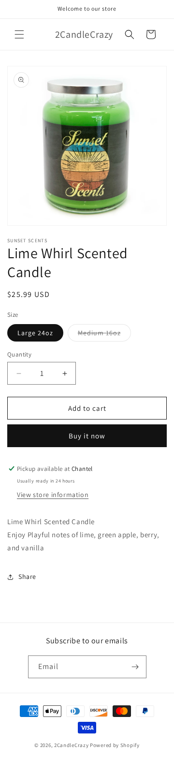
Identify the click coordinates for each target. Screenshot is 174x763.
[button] (19, 34)
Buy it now (87, 435)
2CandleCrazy (71, 745)
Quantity (19, 354)
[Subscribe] (135, 666)
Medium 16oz (104, 335)
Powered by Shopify (115, 745)
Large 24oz (35, 332)
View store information (52, 494)
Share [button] (27, 576)
